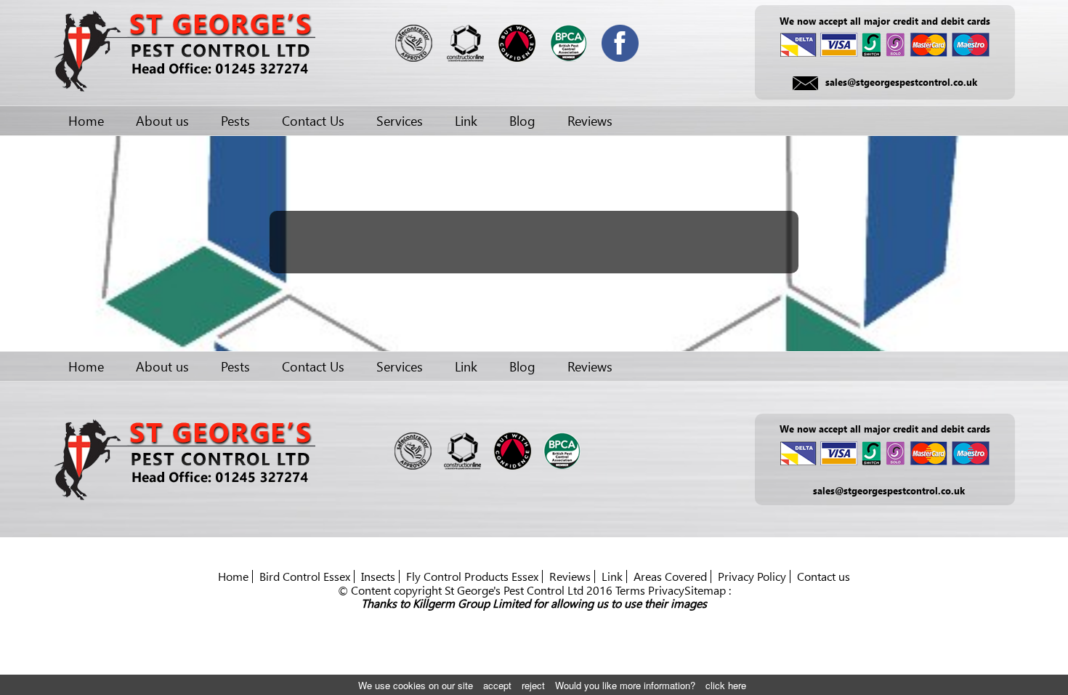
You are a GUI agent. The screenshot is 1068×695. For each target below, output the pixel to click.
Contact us (823, 576)
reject (533, 685)
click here (725, 685)
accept (497, 685)
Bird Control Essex (304, 576)
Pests (235, 120)
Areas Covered (670, 576)
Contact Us (313, 120)
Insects (378, 576)
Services (399, 120)
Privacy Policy (752, 576)
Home (86, 120)
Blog (522, 120)
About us (162, 120)
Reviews (589, 120)
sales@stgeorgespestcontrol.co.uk (901, 82)
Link (466, 120)
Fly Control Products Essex (472, 576)
